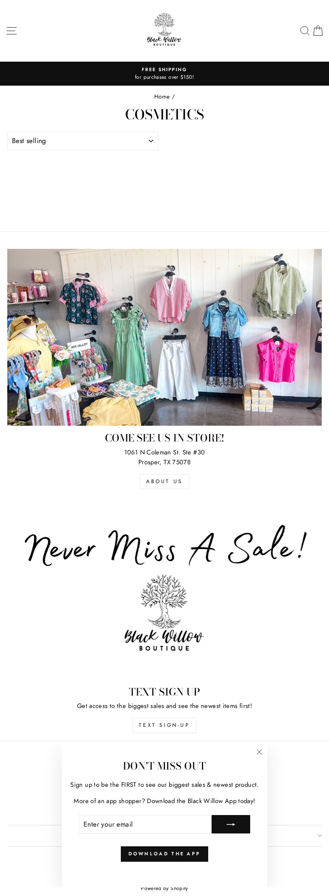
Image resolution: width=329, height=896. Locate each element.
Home (162, 96)
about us (164, 481)
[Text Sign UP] (164, 591)
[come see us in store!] (164, 337)
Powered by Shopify (164, 888)
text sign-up (164, 725)
